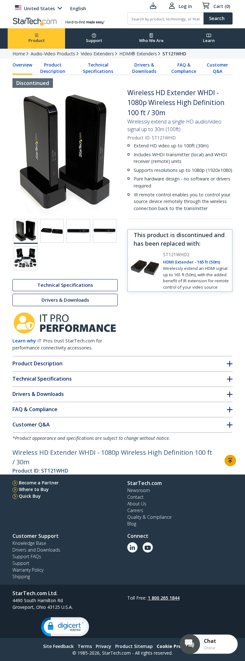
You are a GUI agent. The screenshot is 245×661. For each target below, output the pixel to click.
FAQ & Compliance (183, 68)
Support (94, 40)
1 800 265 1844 (164, 598)
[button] (65, 626)
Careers (135, 510)
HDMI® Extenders (138, 54)
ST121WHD (174, 54)
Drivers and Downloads (36, 550)
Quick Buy (30, 496)
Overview (22, 65)
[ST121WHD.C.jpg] (78, 231)
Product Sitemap (134, 646)
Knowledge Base (29, 543)
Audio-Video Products (53, 54)
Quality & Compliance (149, 517)
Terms (85, 646)
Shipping (21, 576)
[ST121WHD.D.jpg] (105, 231)
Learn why (24, 341)
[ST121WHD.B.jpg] (52, 231)
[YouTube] (148, 547)
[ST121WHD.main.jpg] (26, 231)
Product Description (52, 68)
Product (36, 40)
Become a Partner (39, 483)
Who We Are (151, 40)
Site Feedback (58, 646)
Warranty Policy (27, 570)
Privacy (103, 646)
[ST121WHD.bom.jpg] (26, 258)
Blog (131, 524)
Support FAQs (26, 556)
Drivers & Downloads (144, 68)
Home (18, 54)
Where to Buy (34, 489)
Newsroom (138, 490)
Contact (135, 497)
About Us (136, 504)
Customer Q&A (217, 68)
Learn (209, 40)
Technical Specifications (98, 68)
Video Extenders (97, 54)
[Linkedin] (132, 547)
